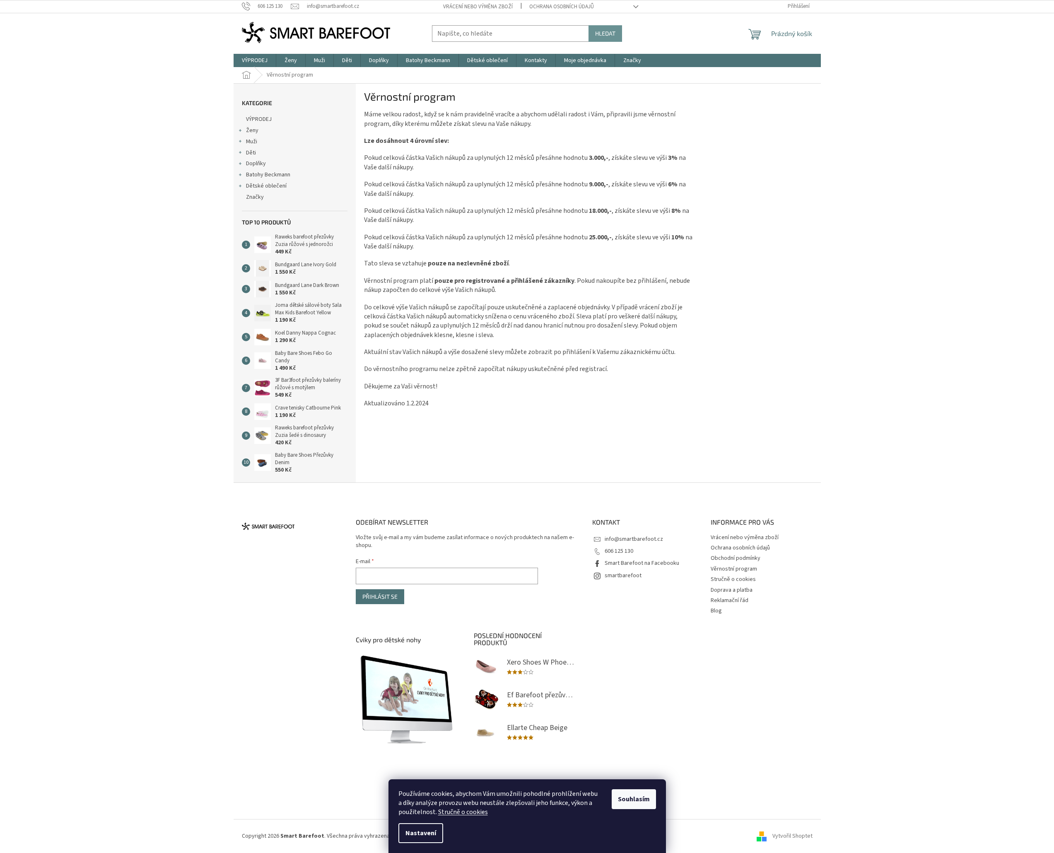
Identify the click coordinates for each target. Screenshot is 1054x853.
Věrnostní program (734, 569)
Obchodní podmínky (735, 558)
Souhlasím (634, 799)
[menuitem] (255, 60)
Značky (255, 197)
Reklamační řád (729, 600)
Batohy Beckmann (268, 175)
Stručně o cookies (463, 812)
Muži (251, 141)
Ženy (252, 130)
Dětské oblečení (266, 186)
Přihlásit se (380, 596)
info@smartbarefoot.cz (634, 539)
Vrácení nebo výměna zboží (478, 6)
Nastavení (420, 833)
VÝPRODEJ (259, 119)
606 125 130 (619, 551)
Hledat (605, 33)
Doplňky (256, 163)
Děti (251, 153)
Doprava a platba (732, 590)
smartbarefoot (623, 575)
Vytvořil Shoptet (792, 836)
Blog (716, 611)
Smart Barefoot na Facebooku (642, 563)
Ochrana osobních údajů (561, 6)
